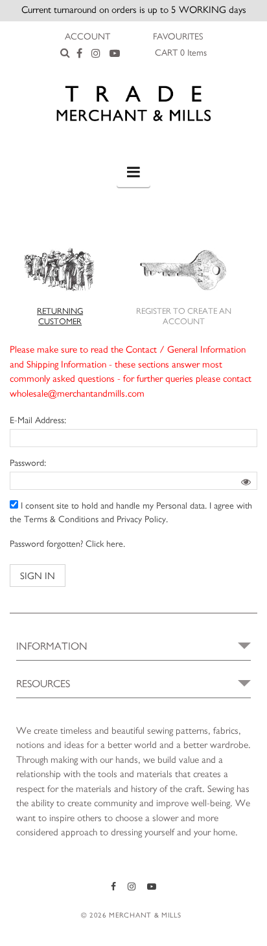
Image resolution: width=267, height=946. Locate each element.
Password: (28, 463)
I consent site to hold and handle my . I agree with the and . (131, 512)
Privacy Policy (141, 519)
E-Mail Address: (38, 420)
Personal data (180, 506)
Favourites (178, 36)
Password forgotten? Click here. (67, 544)
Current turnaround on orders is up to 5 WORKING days (133, 10)
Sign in (37, 576)
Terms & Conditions (61, 519)
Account (87, 36)
